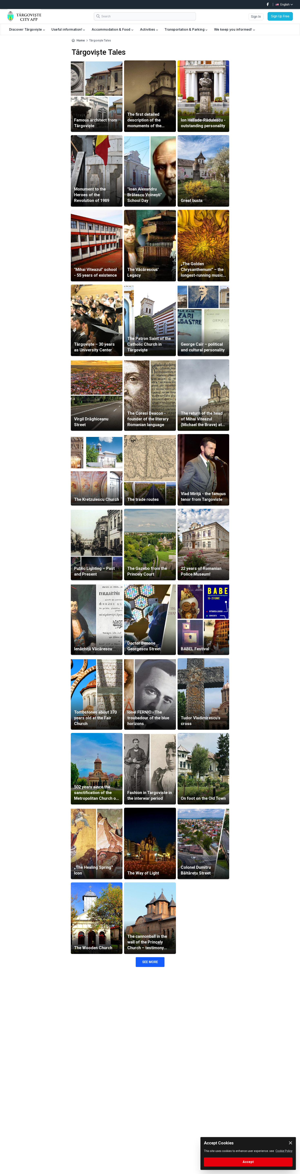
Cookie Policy (284, 1151)
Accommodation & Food (111, 29)
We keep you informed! (233, 29)
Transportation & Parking (184, 29)
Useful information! (67, 29)
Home (81, 40)
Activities (148, 29)
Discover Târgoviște (26, 29)
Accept (248, 1162)
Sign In (256, 17)
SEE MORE (150, 962)
